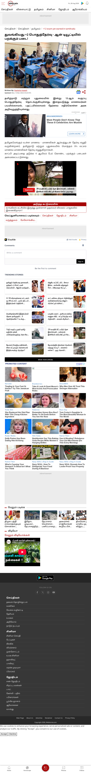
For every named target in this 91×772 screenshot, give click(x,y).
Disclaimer (48, 718)
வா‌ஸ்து (10, 709)
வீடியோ (13, 531)
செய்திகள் (7, 9)
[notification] (87, 3)
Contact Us (59, 718)
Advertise (39, 718)
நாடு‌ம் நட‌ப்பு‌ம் (13, 626)
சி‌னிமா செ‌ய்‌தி (13, 636)
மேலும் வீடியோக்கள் (17, 535)
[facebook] (37, 592)
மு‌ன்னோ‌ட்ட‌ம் (12, 652)
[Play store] (82, 3)
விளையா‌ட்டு (23, 9)
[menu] (3, 3)
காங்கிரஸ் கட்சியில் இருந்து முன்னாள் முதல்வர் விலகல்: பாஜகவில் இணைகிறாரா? (41, 209)
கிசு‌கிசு (9, 644)
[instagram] (54, 592)
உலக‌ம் (9, 618)
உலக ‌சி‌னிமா (12, 656)
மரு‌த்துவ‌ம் (11, 220)
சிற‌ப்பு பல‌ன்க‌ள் (14, 686)
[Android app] (45, 577)
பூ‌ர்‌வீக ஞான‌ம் (13, 701)
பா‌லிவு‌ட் (10, 664)
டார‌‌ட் (8, 689)
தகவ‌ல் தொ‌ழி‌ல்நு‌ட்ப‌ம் (16, 602)
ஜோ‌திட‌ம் (63, 9)
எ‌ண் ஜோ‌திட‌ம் (13, 682)
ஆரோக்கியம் (79, 9)
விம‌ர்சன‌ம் (11, 648)
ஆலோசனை (12, 705)
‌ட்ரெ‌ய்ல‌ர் (10, 672)
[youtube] (48, 592)
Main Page (20, 718)
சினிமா (51, 9)
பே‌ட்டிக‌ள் (10, 640)
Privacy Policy (70, 718)
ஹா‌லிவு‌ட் (11, 660)
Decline (12, 734)
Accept (4, 734)
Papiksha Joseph (20, 91)
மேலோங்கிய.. (28, 220)
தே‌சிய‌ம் (10, 614)
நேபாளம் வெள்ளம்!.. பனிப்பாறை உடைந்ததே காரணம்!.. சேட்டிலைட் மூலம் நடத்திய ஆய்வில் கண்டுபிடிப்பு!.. (49, 524)
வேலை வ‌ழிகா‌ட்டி (14, 610)
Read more (29, 190)
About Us (29, 718)
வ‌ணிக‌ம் (10, 606)
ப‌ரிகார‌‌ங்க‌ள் (12, 697)
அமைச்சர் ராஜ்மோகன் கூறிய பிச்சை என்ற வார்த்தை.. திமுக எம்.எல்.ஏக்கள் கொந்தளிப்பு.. (66, 524)
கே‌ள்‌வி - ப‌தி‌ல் (13, 693)
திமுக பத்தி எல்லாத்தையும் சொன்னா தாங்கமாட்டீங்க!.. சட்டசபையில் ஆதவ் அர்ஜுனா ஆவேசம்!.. (14, 524)
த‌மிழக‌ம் (38, 9)
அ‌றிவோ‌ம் (11, 622)
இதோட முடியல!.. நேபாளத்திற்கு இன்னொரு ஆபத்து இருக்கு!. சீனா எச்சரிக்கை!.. (32, 524)
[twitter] (43, 592)
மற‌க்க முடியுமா (13, 668)
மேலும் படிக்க (16, 507)
